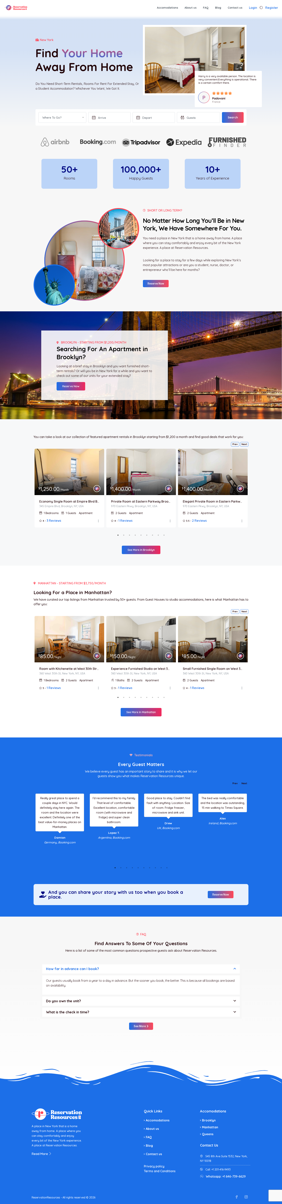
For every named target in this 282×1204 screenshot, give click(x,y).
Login (253, 8)
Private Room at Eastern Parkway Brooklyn (141, 501)
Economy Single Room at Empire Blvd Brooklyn (69, 501)
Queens (207, 1134)
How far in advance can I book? (72, 969)
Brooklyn (209, 1120)
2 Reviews (199, 520)
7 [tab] (152, 535)
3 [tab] (129, 535)
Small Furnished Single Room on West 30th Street (213, 669)
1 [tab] (118, 535)
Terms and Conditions (160, 1171)
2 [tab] (124, 535)
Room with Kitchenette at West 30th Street (69, 669)
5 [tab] (141, 535)
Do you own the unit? (63, 1001)
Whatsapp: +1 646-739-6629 (226, 1176)
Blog (218, 7)
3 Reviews (54, 520)
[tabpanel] (69, 488)
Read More (40, 1154)
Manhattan (210, 1127)
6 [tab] (147, 535)
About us (190, 7)
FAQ (206, 7)
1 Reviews (125, 520)
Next (244, 444)
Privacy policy (154, 1166)
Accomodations (167, 7)
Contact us (235, 7)
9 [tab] (164, 535)
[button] (147, 64)
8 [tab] (158, 535)
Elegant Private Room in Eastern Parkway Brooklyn (213, 501)
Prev (235, 444)
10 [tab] (167, 868)
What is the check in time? (67, 1012)
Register (271, 8)
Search (233, 117)
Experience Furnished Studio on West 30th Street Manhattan (141, 669)
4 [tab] (135, 535)
